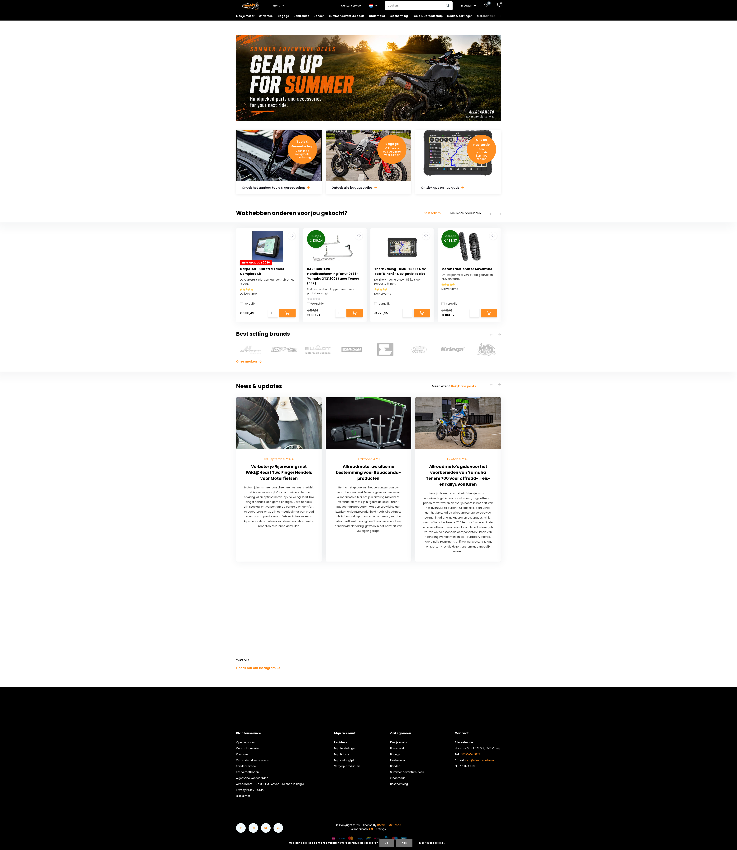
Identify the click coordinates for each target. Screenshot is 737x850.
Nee (404, 842)
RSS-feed (395, 825)
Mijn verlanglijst (344, 760)
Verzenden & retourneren (253, 760)
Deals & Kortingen (460, 16)
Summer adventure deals (346, 16)
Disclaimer (243, 796)
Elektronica (397, 760)
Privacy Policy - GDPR (250, 790)
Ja (386, 842)
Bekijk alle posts (463, 386)
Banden (395, 766)
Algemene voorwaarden (252, 778)
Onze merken (247, 361)
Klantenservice (351, 5)
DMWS (381, 825)
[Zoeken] (448, 5)
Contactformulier (248, 748)
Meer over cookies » (432, 842)
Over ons (242, 754)
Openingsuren (245, 742)
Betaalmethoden (247, 772)
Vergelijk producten (347, 766)
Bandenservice (246, 766)
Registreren (341, 742)
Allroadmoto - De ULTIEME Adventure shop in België (270, 784)
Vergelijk (249, 304)
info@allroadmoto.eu (479, 760)
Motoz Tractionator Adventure (466, 269)
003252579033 (470, 754)
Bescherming (399, 784)
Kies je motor (399, 742)
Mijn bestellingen (345, 748)
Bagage (395, 754)
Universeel (397, 748)
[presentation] (491, 214)
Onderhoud (398, 778)
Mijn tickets (341, 754)
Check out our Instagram (256, 668)
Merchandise (486, 16)
